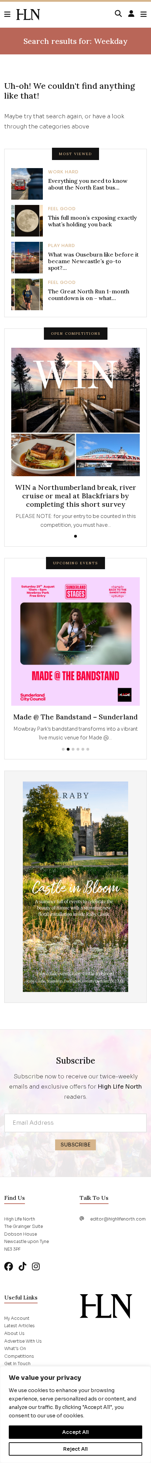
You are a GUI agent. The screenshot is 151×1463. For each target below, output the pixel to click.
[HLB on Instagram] (36, 1266)
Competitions (19, 1356)
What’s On (15, 1348)
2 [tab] (68, 749)
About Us (14, 1333)
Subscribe (75, 1145)
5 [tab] (82, 749)
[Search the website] (118, 14)
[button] (10, 15)
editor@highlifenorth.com (118, 1219)
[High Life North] (106, 1306)
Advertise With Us (23, 1341)
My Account (16, 1318)
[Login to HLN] (131, 14)
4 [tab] (78, 749)
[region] (75, 1414)
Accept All (75, 1432)
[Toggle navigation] (143, 14)
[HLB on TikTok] (22, 1266)
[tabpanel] (75, 439)
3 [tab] (73, 749)
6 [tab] (87, 749)
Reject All (75, 1449)
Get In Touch (17, 1363)
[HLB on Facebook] (8, 1266)
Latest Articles (19, 1325)
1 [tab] (75, 536)
